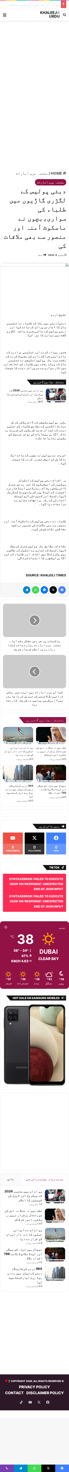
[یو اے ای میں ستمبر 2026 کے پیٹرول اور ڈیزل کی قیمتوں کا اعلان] (56, 395)
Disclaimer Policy (45, 1393)
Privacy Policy (34, 1387)
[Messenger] (44, 590)
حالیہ (10, 1179)
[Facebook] (62, 590)
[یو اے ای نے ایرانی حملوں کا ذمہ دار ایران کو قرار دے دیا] (18, 735)
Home (57, 173)
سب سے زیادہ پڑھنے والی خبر (44, 1179)
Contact (14, 1393)
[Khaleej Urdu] (45, 14)
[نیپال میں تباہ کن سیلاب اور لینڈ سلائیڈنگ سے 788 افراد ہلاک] (51, 773)
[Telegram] (26, 590)
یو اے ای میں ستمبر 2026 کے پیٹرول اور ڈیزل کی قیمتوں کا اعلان (24, 394)
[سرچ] (64, 16)
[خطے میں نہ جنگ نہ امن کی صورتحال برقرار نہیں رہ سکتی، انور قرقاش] (51, 735)
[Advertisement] (34, 59)
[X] (53, 590)
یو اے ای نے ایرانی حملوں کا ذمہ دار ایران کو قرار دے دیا (18, 751)
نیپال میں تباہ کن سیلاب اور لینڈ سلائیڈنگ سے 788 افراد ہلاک (51, 789)
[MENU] (4, 16)
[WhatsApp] (35, 590)
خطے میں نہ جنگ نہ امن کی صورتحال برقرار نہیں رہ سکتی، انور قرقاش (51, 751)
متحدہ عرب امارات (32, 173)
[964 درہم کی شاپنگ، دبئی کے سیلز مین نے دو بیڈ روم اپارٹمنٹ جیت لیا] (18, 773)
